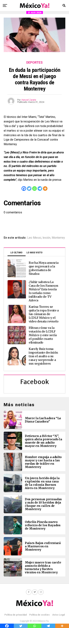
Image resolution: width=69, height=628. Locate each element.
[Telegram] (40, 188)
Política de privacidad (15, 615)
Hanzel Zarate (29, 100)
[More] (45, 188)
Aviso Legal (58, 615)
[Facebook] (24, 188)
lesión (46, 237)
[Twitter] (29, 188)
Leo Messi (34, 237)
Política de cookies (39, 615)
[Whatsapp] (34, 188)
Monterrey (58, 237)
